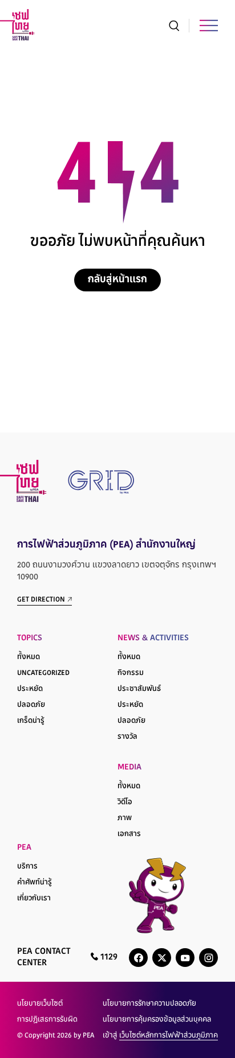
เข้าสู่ (160, 1035)
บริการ (27, 866)
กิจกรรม (131, 673)
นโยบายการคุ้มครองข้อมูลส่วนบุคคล (157, 1019)
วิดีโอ (125, 802)
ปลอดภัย (31, 705)
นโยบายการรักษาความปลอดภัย (149, 1004)
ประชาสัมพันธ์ (139, 689)
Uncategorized (43, 673)
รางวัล (127, 737)
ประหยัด (30, 689)
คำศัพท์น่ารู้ (34, 882)
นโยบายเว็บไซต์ (40, 1004)
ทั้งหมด (28, 657)
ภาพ (125, 818)
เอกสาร (129, 834)
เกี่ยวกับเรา (34, 898)
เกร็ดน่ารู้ (30, 721)
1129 (108, 957)
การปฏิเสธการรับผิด (47, 1019)
